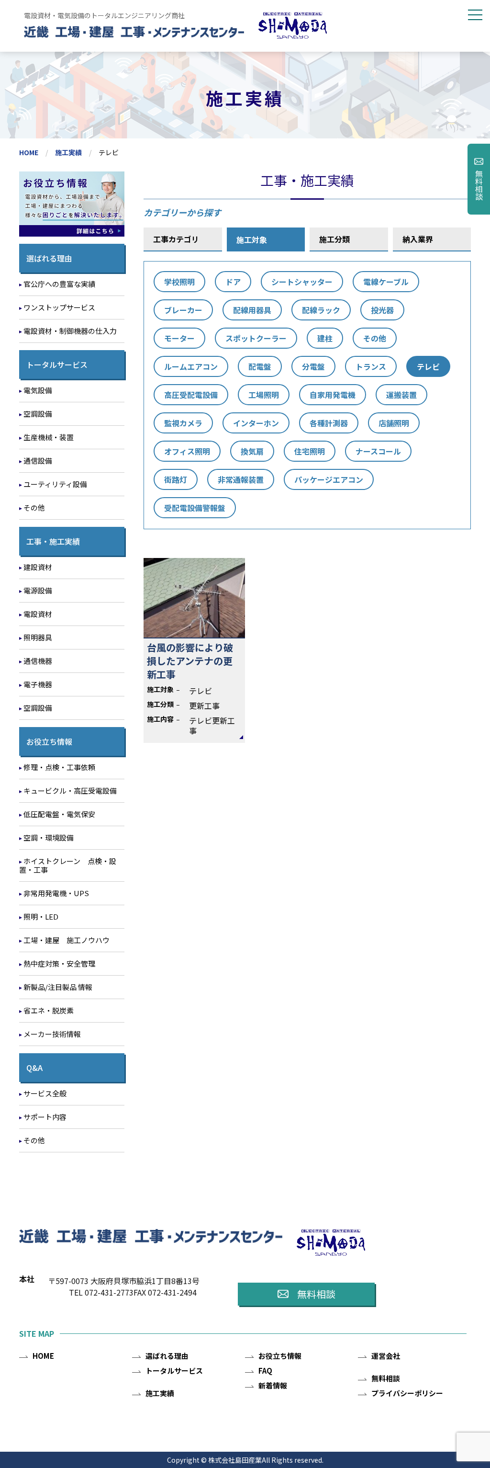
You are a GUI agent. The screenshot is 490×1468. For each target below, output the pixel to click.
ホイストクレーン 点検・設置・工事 (67, 865)
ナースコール (378, 451)
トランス (371, 366)
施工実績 (68, 152)
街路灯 (175, 479)
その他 (374, 338)
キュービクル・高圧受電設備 (70, 790)
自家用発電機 (333, 394)
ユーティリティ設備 (55, 484)
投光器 (382, 310)
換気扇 (252, 451)
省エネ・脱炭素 (48, 1010)
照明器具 (37, 637)
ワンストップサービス (59, 307)
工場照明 (263, 394)
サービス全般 (45, 1093)
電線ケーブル (386, 281)
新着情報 (272, 1385)
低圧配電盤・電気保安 (59, 814)
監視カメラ (183, 423)
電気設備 (37, 390)
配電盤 (259, 366)
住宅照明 (309, 451)
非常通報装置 (241, 479)
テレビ (428, 366)
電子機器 (37, 684)
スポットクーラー (256, 338)
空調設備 (37, 414)
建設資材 (37, 567)
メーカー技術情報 (52, 1034)
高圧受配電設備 (191, 394)
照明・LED (40, 916)
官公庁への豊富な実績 (59, 284)
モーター (179, 338)
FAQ (265, 1371)
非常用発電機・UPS (56, 893)
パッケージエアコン (328, 479)
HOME (28, 152)
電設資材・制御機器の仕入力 (70, 331)
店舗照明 (394, 423)
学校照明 (179, 281)
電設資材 (37, 614)
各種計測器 (329, 423)
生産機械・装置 (48, 437)
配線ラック (321, 310)
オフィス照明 (187, 451)
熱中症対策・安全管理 (59, 963)
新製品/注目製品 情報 (57, 987)
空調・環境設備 (48, 837)
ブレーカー (183, 310)
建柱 (325, 338)
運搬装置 (401, 394)
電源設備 (37, 590)
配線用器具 (252, 310)
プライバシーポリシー (407, 1393)
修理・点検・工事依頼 (59, 767)
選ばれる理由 (49, 258)
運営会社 (385, 1356)
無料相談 (479, 185)
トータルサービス (57, 364)
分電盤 (313, 366)
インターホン (256, 423)
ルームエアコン (191, 366)
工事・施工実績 (53, 541)
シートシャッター (302, 281)
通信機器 (37, 661)
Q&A (34, 1067)
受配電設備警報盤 (194, 507)
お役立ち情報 (49, 741)
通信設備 (37, 460)
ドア (233, 281)
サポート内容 (45, 1117)
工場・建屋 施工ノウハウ (66, 940)
